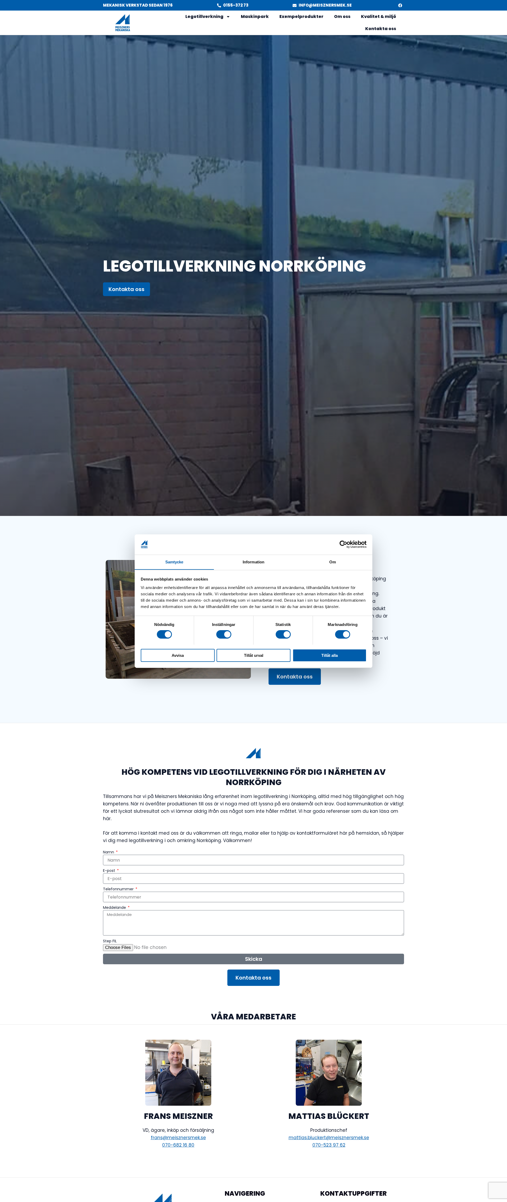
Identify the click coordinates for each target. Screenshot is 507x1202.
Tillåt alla (329, 655)
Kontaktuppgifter (353, 1193)
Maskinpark (255, 16)
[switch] (223, 634)
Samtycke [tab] (174, 561)
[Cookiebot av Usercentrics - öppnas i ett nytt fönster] (343, 544)
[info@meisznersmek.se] (295, 5)
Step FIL (110, 941)
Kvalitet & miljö (378, 16)
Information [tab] (253, 561)
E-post (109, 870)
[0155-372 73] (219, 5)
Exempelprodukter (301, 16)
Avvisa (178, 655)
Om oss (342, 16)
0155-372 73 (235, 5)
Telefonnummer (119, 889)
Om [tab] (332, 561)
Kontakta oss (380, 29)
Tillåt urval (253, 655)
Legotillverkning (204, 16)
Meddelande (115, 907)
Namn (109, 852)
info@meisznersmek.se (325, 5)
